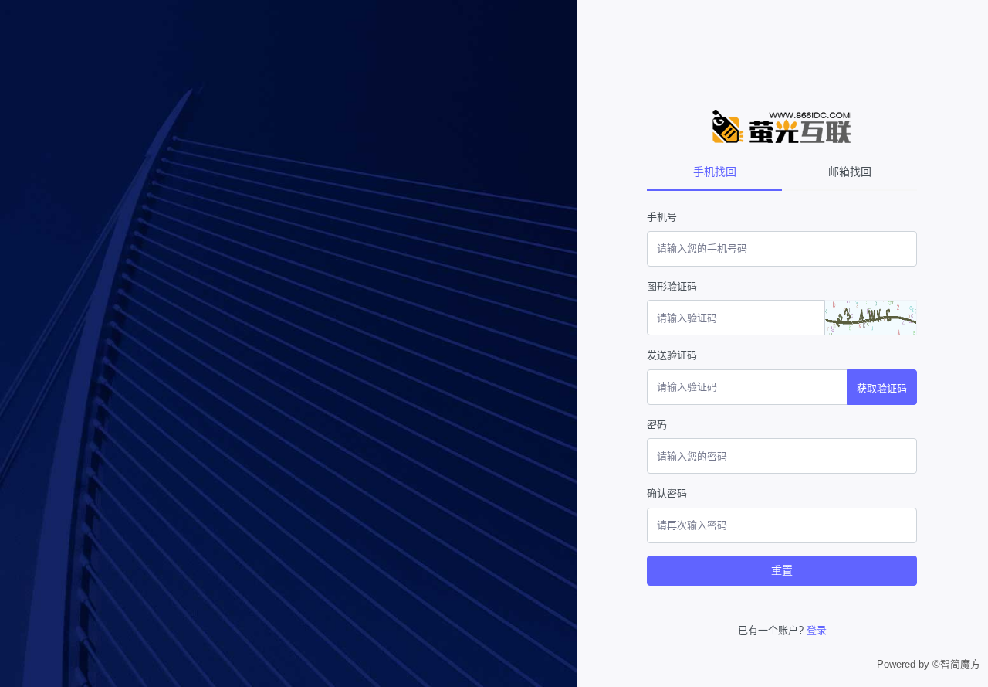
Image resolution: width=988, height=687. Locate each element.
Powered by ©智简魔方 (928, 664)
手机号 (662, 217)
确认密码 (667, 493)
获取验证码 (882, 388)
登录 (817, 630)
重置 (782, 570)
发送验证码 (672, 355)
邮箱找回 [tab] (849, 171)
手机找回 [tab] (714, 171)
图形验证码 (672, 286)
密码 (657, 424)
